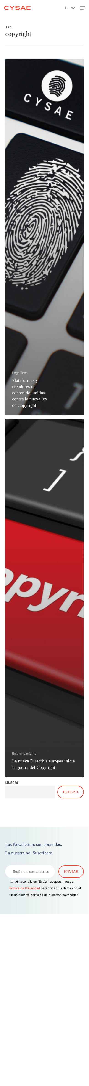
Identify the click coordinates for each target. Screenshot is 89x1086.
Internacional (17, 1068)
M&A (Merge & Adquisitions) (33, 1050)
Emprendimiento (24, 753)
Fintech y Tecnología (24, 1031)
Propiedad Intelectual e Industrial (36, 1043)
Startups (13, 1056)
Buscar (11, 782)
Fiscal (10, 1081)
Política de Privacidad (24, 888)
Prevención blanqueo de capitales (36, 1075)
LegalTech (20, 373)
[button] (82, 8)
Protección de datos (23, 1062)
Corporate (14, 1037)
